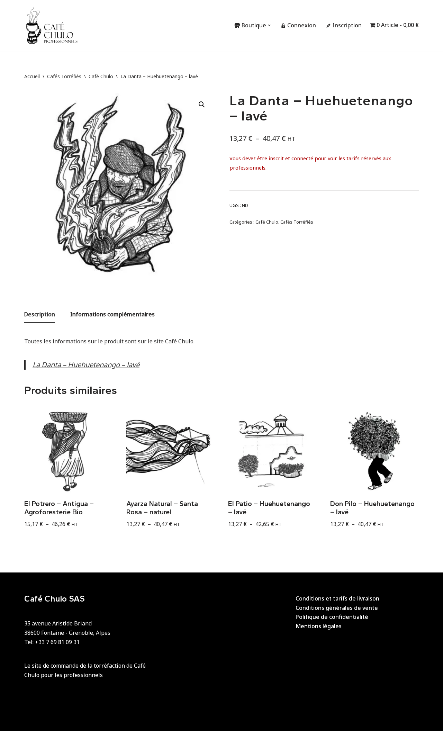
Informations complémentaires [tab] (112, 314)
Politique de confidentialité (332, 617)
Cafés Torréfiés (64, 76)
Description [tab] (39, 314)
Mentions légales (319, 626)
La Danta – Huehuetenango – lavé (86, 364)
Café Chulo (101, 76)
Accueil (32, 76)
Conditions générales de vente (337, 608)
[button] (269, 25)
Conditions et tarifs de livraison (337, 598)
